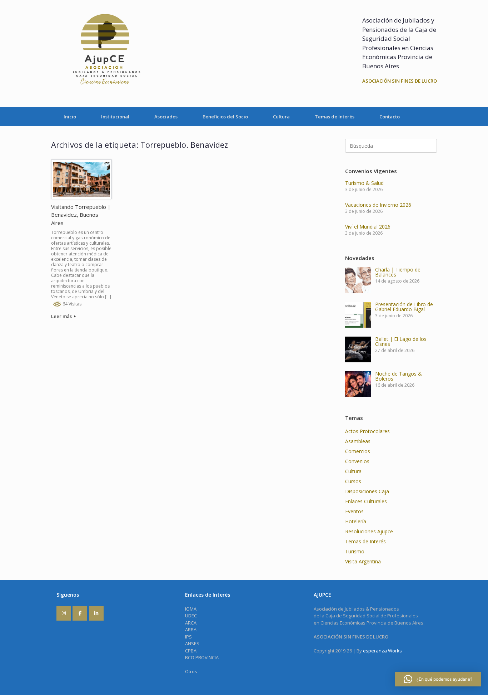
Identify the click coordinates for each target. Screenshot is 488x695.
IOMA (190, 609)
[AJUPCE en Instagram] (63, 613)
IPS (188, 636)
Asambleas (357, 441)
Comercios (357, 451)
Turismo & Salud (364, 183)
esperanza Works (382, 650)
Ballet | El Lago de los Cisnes (401, 341)
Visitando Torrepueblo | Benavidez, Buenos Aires (81, 214)
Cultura (281, 116)
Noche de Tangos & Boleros (398, 376)
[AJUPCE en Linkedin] (96, 613)
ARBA (190, 629)
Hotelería (355, 521)
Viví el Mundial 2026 (367, 226)
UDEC (191, 615)
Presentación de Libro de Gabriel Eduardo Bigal (404, 307)
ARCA (190, 623)
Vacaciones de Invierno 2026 (378, 204)
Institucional (115, 116)
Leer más (62, 316)
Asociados (166, 116)
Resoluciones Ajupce (369, 531)
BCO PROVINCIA (202, 657)
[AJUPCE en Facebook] (80, 613)
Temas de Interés (334, 116)
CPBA (190, 650)
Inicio (70, 116)
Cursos (353, 481)
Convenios (357, 461)
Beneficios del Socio (225, 116)
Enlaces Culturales (366, 501)
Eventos (354, 511)
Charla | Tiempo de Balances (397, 272)
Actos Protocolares (367, 431)
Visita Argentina (363, 561)
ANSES (192, 643)
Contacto (389, 116)
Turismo (354, 551)
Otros (191, 671)
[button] (438, 679)
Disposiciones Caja (367, 491)
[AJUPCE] (104, 53)
